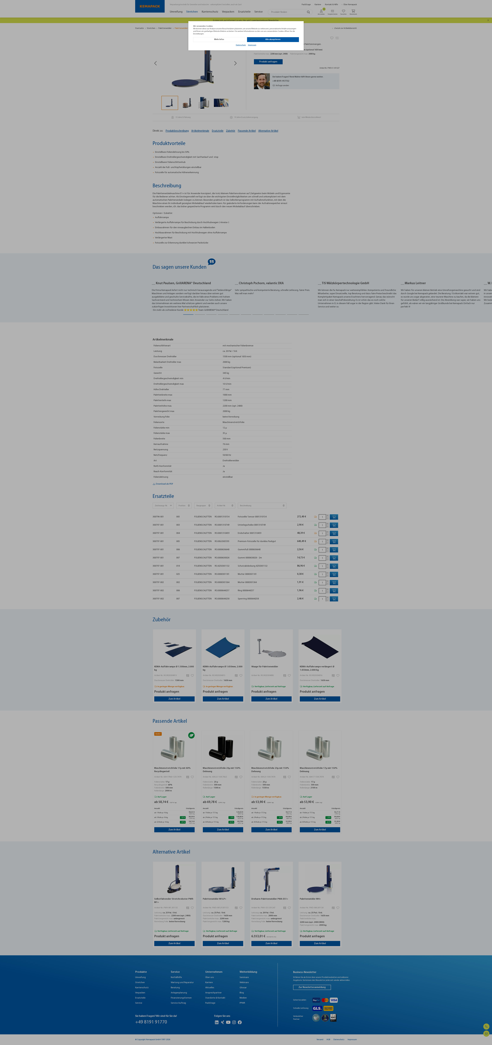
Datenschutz (241, 45)
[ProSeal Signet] (11, 1037)
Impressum (252, 45)
